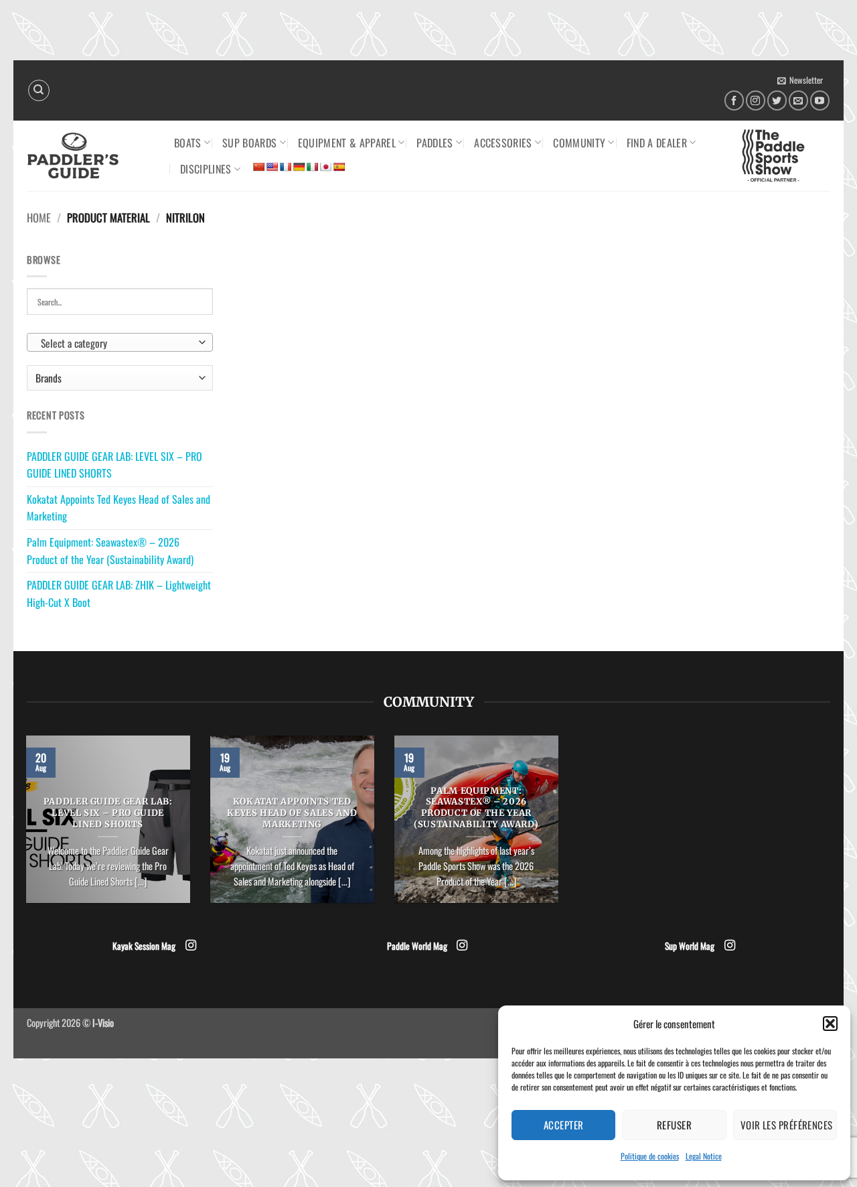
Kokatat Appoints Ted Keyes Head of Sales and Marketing (118, 508)
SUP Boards (249, 143)
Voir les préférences (787, 1124)
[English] (272, 166)
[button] (830, 1023)
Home (39, 217)
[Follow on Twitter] (777, 100)
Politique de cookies (650, 1156)
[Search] (39, 90)
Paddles (434, 143)
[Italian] (312, 166)
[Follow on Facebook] (734, 100)
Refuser (674, 1124)
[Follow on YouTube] (820, 100)
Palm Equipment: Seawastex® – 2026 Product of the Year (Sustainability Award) (110, 550)
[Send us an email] (798, 100)
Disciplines (206, 169)
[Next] (561, 828)
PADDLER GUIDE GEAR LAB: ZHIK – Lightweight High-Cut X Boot (119, 593)
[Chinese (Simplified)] (258, 166)
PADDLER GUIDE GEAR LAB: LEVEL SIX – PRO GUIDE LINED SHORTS (114, 465)
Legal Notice (704, 1156)
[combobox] (120, 342)
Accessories (503, 143)
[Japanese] (325, 166)
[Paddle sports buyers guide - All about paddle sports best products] (90, 156)
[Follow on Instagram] (755, 100)
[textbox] (116, 343)
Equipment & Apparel (347, 143)
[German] (299, 166)
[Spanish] (339, 166)
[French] (285, 166)
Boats (188, 143)
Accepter (564, 1124)
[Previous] (23, 828)
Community (579, 143)
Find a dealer (657, 143)
